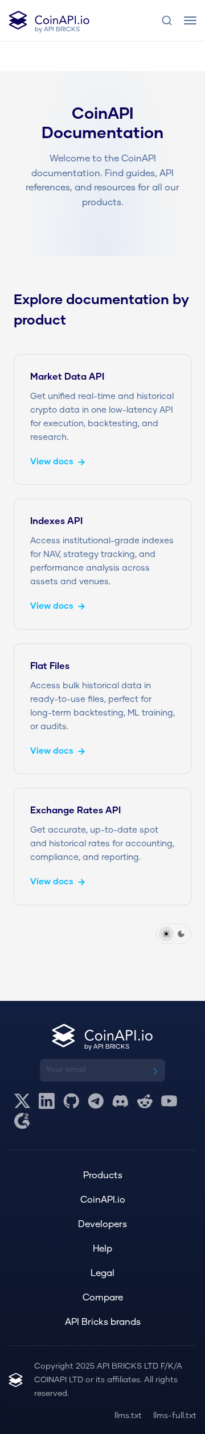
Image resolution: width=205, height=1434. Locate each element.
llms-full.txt (174, 1416)
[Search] (167, 20)
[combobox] (167, 20)
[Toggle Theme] (173, 934)
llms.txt (128, 1416)
